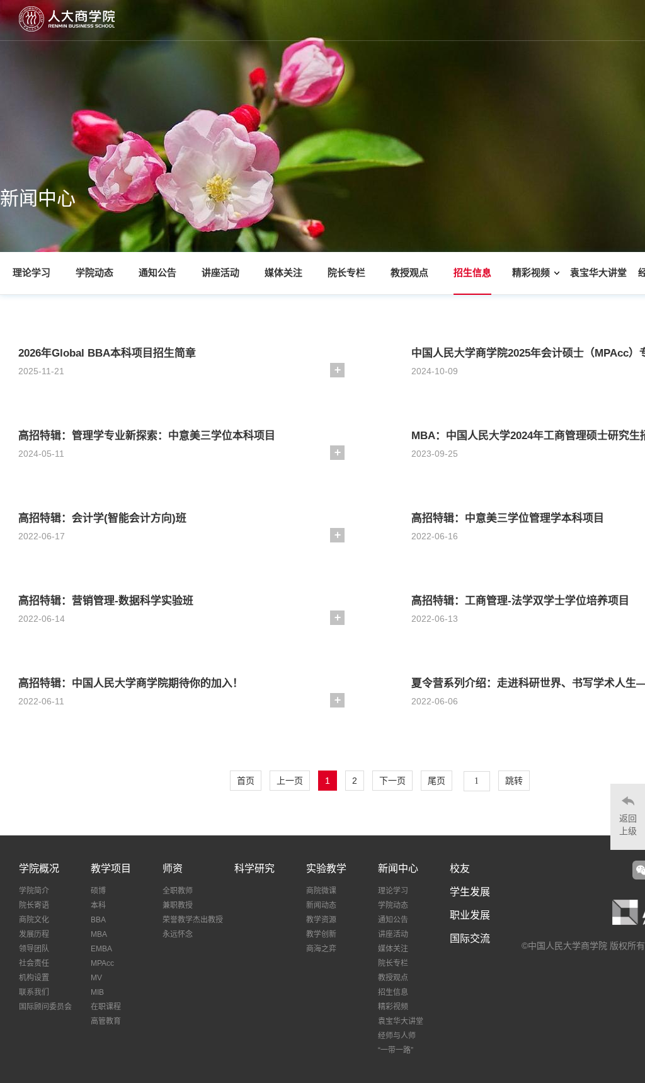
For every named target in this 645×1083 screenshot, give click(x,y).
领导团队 (34, 948)
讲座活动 (220, 272)
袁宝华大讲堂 (598, 272)
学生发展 (470, 891)
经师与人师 (397, 1035)
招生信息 (472, 272)
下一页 (392, 781)
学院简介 (34, 890)
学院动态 (94, 272)
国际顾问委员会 (45, 1006)
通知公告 (157, 272)
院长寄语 (34, 905)
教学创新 (321, 934)
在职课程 (106, 1006)
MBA (99, 934)
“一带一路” (395, 1050)
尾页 (436, 781)
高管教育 (106, 1021)
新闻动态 (321, 905)
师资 (173, 868)
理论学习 (31, 272)
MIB (97, 992)
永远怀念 (178, 934)
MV (96, 977)
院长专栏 (346, 272)
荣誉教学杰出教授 (193, 919)
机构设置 (34, 977)
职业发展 (470, 915)
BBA (98, 919)
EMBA (101, 948)
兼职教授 (178, 905)
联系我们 (34, 992)
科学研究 (254, 868)
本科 (98, 905)
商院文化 (34, 919)
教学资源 (321, 919)
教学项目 (111, 868)
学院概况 (39, 868)
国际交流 (470, 938)
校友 (460, 868)
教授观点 (409, 272)
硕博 (98, 890)
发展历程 (34, 934)
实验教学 (326, 868)
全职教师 (178, 890)
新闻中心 (398, 868)
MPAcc (102, 963)
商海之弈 (321, 948)
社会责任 (34, 963)
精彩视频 (531, 272)
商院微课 (321, 890)
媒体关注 (283, 272)
